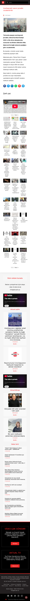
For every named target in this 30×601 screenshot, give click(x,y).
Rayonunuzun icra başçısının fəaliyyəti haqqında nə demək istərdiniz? (15, 365)
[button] (3, 2)
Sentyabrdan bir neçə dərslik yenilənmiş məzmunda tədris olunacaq (15, 478)
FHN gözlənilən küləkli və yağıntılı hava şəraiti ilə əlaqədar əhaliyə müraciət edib (15, 492)
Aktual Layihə (15, 309)
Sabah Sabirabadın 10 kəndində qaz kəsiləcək (14, 455)
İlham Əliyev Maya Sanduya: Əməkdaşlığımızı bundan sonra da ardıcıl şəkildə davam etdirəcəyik (14, 471)
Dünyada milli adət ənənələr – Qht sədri (15, 410)
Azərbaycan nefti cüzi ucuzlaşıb (13, 484)
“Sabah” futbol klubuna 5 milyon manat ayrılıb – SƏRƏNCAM (13, 448)
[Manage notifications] (26, 597)
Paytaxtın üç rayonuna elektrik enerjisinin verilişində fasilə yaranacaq (15, 499)
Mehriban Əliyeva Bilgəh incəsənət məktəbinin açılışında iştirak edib (14, 514)
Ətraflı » (15, 344)
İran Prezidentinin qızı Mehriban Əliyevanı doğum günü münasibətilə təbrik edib (14, 507)
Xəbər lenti (15, 444)
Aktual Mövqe (15, 390)
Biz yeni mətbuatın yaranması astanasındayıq (15, 435)
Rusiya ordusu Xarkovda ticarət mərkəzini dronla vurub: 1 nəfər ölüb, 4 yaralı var (15, 463)
